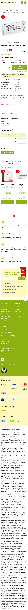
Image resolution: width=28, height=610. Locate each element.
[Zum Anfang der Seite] (25, 299)
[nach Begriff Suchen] (2, 6)
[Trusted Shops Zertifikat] (4, 370)
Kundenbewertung (7, 130)
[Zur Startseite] (10, 2)
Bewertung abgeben (8, 152)
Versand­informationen (20, 314)
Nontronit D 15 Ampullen (18, 12)
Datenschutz (4, 309)
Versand (25, 71)
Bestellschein (18, 316)
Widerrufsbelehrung (6, 311)
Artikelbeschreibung (7, 113)
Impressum (4, 318)
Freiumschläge (18, 309)
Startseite (3, 10)
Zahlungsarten (18, 311)
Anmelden (22, 278)
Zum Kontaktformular (6, 332)
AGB (2, 307)
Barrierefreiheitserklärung (7, 321)
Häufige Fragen (19, 307)
